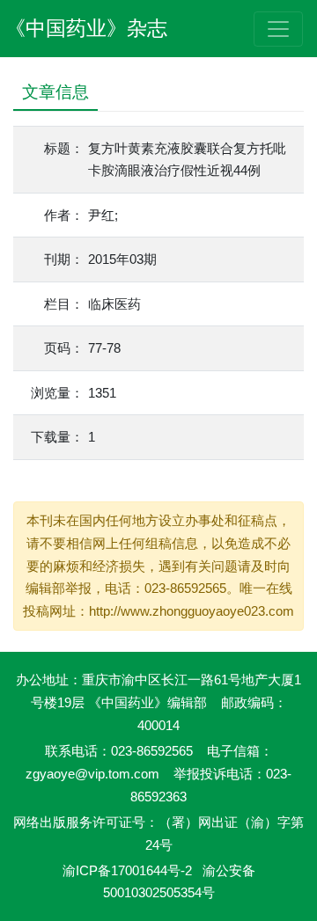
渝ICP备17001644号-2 (127, 870)
